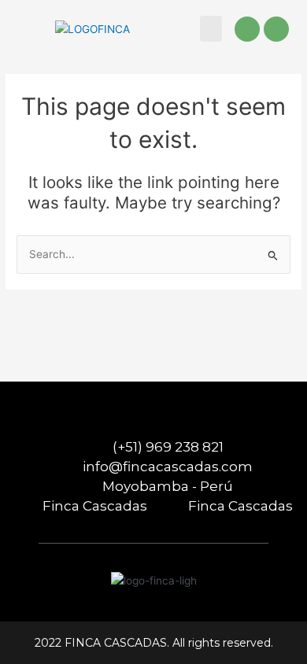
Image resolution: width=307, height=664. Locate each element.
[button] (211, 29)
